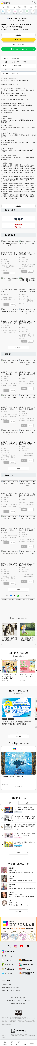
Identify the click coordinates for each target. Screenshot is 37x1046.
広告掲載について (11, 1000)
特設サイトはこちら (18, 44)
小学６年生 (18, 599)
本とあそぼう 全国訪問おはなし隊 (11, 990)
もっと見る (18, 852)
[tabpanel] (18, 768)
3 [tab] (18, 786)
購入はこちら (18, 40)
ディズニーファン (6, 984)
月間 (27, 803)
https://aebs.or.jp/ (6, 1024)
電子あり (6, 273)
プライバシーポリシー (24, 1000)
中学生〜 (25, 599)
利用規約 (22, 998)
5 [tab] (21, 786)
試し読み (13, 273)
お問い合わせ (14, 998)
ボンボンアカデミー (7, 981)
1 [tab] (15, 786)
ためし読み (18, 35)
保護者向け (31, 599)
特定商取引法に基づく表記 (18, 1003)
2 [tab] (17, 786)
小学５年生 (11, 599)
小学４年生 (4, 599)
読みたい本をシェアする (20, 49)
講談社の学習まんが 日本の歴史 (10, 987)
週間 (10, 803)
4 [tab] (19, 786)
